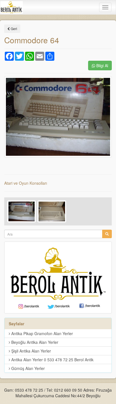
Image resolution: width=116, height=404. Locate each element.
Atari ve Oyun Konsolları (25, 183)
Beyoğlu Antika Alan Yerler (34, 342)
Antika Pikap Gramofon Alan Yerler (41, 333)
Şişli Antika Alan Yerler (30, 351)
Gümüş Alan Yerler (27, 368)
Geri (13, 28)
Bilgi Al (101, 65)
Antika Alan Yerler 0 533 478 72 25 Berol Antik (51, 359)
